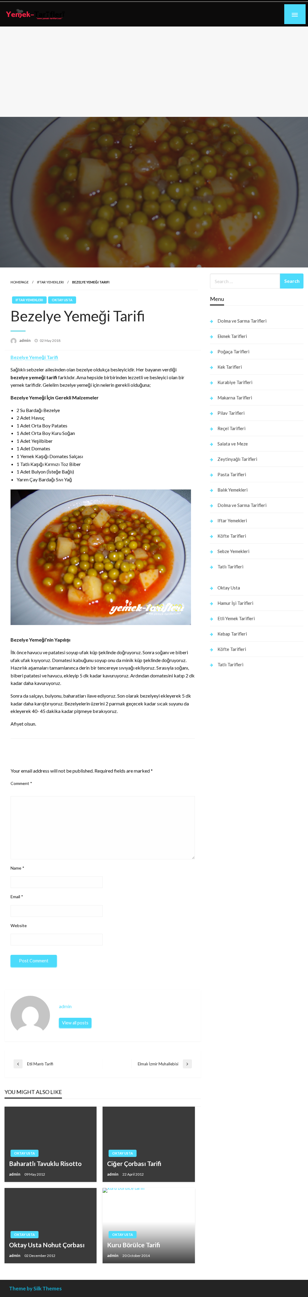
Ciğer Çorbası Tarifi (134, 1163)
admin (25, 340)
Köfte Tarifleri (231, 536)
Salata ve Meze (232, 443)
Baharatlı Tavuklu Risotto (45, 1163)
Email (17, 896)
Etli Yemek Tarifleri (236, 618)
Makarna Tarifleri (234, 397)
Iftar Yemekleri (50, 282)
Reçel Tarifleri (231, 428)
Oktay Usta (62, 300)
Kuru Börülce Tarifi (133, 1245)
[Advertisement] (154, 72)
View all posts (75, 1022)
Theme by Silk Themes (35, 1288)
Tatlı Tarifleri (230, 566)
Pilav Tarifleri (231, 413)
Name (17, 867)
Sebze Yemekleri (233, 551)
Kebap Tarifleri (232, 633)
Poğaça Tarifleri (233, 351)
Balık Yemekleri (232, 489)
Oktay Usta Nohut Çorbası (47, 1245)
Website (19, 925)
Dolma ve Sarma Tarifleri (241, 320)
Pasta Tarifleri (231, 474)
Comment (21, 783)
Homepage (20, 282)
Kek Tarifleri (229, 367)
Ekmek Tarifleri (232, 336)
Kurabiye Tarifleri (234, 382)
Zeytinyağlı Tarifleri (237, 459)
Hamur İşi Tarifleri (235, 603)
